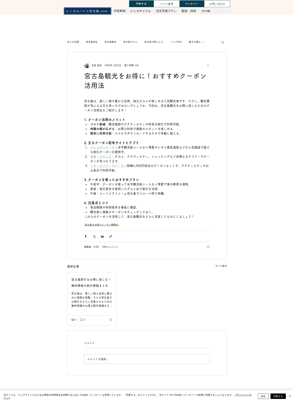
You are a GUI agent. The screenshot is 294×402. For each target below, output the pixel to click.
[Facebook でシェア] (85, 236)
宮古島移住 (92, 42)
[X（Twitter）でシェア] (94, 236)
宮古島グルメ (130, 42)
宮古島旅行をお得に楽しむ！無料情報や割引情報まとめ (91, 282)
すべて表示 (221, 266)
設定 (263, 396)
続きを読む (195, 42)
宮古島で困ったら (153, 42)
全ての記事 (73, 42)
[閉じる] (290, 396)
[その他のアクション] (208, 65)
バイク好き (176, 42)
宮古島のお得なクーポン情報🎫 (102, 225)
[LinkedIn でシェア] (102, 236)
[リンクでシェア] (110, 236)
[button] (222, 42)
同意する (278, 396)
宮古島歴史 (110, 42)
